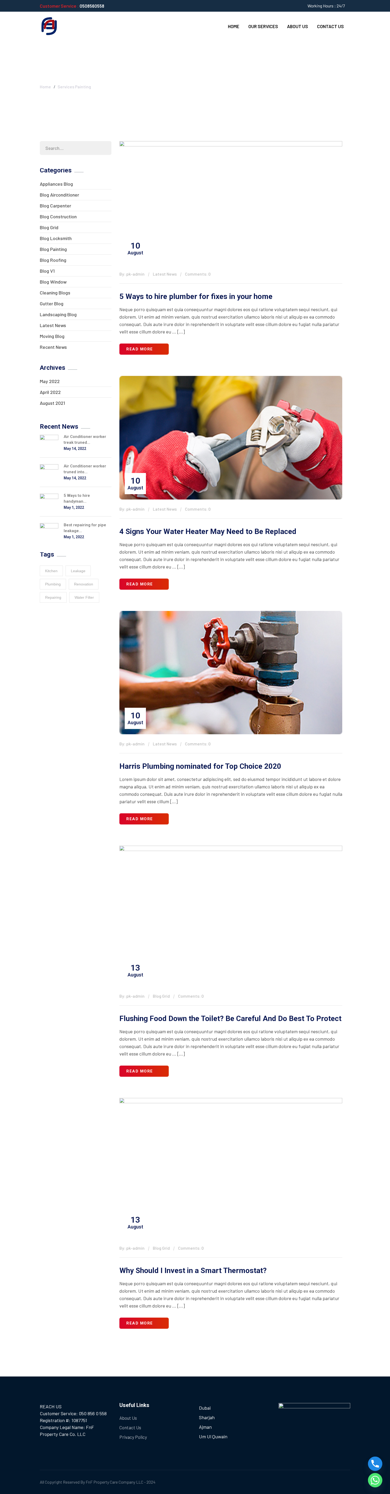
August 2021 (52, 403)
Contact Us (330, 26)
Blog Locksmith (56, 238)
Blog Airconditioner (59, 195)
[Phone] (375, 1464)
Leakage (78, 571)
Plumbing (53, 584)
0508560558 (92, 5)
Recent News (53, 347)
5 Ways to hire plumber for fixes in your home (195, 296)
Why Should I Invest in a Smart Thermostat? (193, 1270)
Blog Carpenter (55, 206)
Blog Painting (53, 249)
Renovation (83, 584)
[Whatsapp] (375, 1480)
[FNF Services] (49, 26)
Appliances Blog (56, 184)
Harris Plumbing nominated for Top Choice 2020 (200, 766)
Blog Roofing (53, 260)
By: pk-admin (132, 273)
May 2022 (50, 381)
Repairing (53, 597)
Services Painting (74, 86)
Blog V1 (47, 271)
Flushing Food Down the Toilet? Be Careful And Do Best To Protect (230, 1018)
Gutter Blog (51, 303)
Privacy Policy (133, 1437)
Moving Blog (52, 336)
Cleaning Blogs (55, 293)
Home (233, 26)
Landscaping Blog (58, 314)
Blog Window (53, 282)
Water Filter (84, 597)
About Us (297, 26)
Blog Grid (49, 227)
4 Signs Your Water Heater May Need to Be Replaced (207, 531)
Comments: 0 (198, 273)
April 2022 (50, 392)
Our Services (263, 26)
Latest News (53, 325)
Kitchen (51, 571)
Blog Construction (58, 216)
